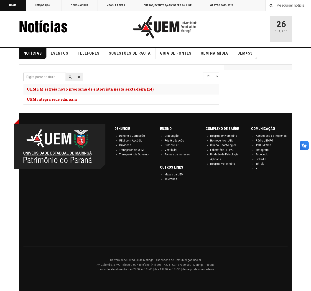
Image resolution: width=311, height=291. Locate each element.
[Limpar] (78, 77)
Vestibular (171, 150)
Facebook (262, 154)
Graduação (171, 135)
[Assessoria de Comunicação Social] (53, 27)
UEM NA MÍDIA (214, 53)
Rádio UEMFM (264, 140)
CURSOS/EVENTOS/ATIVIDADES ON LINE (167, 5)
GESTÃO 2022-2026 (221, 5)
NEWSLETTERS (116, 5)
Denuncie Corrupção (132, 135)
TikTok (260, 163)
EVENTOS (59, 53)
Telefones (171, 179)
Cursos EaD (172, 145)
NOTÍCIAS (32, 53)
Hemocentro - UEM (222, 140)
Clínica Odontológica (223, 145)
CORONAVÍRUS (79, 5)
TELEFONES (88, 53)
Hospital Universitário (223, 135)
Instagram (262, 150)
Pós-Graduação (174, 140)
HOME (12, 5)
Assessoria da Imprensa (271, 135)
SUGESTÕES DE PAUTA (130, 53)
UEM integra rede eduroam (52, 99)
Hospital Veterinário (222, 163)
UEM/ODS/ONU (43, 5)
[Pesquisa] (70, 77)
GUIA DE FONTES (175, 53)
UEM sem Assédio (130, 140)
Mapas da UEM (174, 174)
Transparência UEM (131, 150)
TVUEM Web (263, 145)
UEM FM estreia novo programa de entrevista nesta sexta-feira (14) (90, 89)
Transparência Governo (133, 154)
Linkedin (261, 159)
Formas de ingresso (177, 154)
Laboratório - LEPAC (222, 150)
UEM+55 (244, 53)
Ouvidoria (125, 145)
